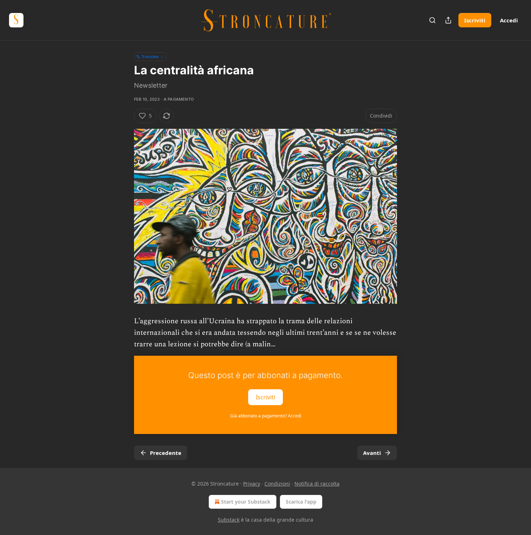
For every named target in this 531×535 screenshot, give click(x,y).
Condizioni (277, 483)
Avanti (372, 452)
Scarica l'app (301, 501)
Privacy (251, 483)
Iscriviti (474, 20)
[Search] (432, 20)
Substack (228, 519)
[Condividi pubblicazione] (448, 20)
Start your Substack (246, 501)
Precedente (165, 452)
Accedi (509, 20)
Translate (150, 56)
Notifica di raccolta (317, 483)
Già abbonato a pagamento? (265, 416)
